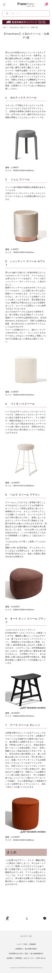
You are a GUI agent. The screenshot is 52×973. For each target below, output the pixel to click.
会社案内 (9, 958)
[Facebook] (35, 918)
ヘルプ (18, 944)
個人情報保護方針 (36, 953)
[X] (26, 918)
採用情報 (18, 958)
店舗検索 (32, 944)
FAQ (25, 944)
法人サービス (29, 958)
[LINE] (45, 918)
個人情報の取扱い (31, 949)
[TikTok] (7, 918)
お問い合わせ (41, 958)
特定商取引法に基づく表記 (18, 953)
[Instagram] (17, 918)
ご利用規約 (18, 949)
